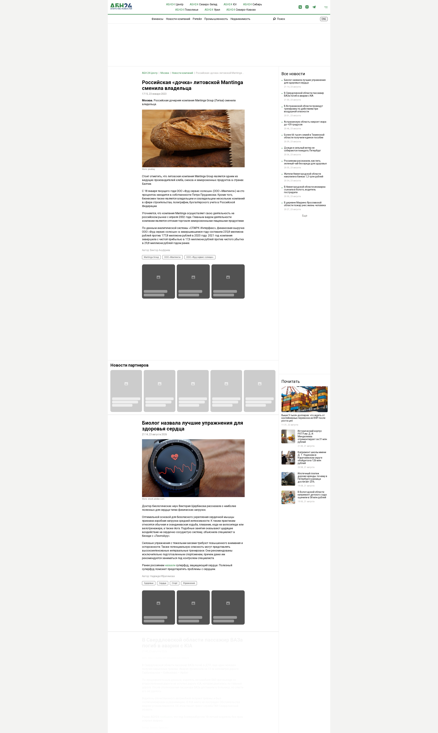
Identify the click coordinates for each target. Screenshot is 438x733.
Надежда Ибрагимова (162, 576)
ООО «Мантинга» (172, 257)
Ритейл (197, 19)
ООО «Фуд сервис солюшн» (200, 257)
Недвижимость (240, 19)
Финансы (157, 19)
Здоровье (148, 583)
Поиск (281, 19)
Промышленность (216, 19)
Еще (304, 215)
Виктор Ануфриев (160, 250)
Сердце (162, 583)
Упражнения (189, 583)
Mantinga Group (151, 257)
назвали (170, 565)
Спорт (174, 583)
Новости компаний (178, 19)
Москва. (148, 100)
